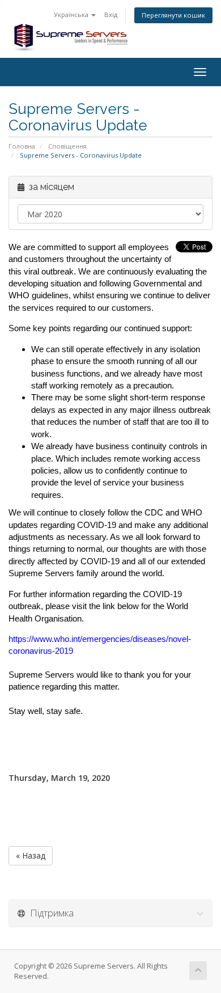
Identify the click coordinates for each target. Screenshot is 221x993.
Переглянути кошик (173, 15)
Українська (72, 14)
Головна (21, 146)
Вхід (110, 14)
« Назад (30, 855)
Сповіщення (67, 146)
